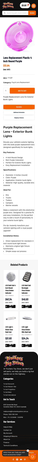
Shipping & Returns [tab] (19, 118)
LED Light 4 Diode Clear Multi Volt (9, 329)
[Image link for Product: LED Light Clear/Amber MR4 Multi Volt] (27, 317)
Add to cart (22, 91)
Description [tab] (19, 107)
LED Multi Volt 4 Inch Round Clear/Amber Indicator (10, 289)
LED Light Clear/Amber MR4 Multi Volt (26, 329)
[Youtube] (21, 459)
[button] (33, 6)
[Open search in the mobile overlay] (19, 13)
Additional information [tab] (19, 112)
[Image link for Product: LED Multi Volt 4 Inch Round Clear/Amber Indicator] (10, 276)
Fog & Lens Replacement (20, 82)
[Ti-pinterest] (25, 459)
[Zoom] (32, 23)
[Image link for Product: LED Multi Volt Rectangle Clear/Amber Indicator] (27, 276)
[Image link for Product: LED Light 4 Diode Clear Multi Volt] (10, 317)
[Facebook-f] (13, 459)
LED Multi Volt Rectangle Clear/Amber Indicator (26, 289)
